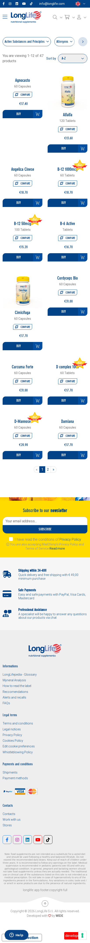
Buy (18, 114)
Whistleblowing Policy (18, 752)
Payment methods (15, 778)
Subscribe (45, 529)
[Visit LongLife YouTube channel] (25, 3)
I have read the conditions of (48, 539)
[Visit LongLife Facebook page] (4, 3)
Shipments (10, 772)
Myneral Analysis (14, 680)
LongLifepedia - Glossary (20, 674)
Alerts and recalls (14, 697)
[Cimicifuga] (22, 288)
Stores (7, 825)
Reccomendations (15, 692)
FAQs (6, 703)
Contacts (9, 814)
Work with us (12, 819)
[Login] (81, 17)
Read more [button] (57, 548)
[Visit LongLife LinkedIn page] (18, 3)
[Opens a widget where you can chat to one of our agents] (16, 935)
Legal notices (12, 729)
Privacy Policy (70, 539)
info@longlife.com (52, 3)
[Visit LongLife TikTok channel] (32, 3)
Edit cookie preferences (19, 746)
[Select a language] (80, 4)
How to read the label (17, 686)
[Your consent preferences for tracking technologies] (82, 935)
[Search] (58, 17)
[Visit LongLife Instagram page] (11, 3)
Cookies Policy (13, 740)
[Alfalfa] (67, 90)
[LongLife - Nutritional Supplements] (26, 17)
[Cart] (70, 17)
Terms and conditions (18, 723)
